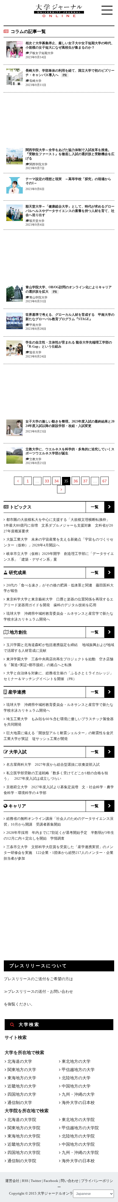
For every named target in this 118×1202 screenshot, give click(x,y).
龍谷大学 (35, 352)
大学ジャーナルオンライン (58, 1193)
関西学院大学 (38, 164)
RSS (25, 1181)
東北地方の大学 (76, 1061)
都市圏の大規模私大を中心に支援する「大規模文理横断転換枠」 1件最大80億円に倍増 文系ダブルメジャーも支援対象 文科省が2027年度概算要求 (58, 525)
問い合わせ (69, 1181)
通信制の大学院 (21, 1161)
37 (85, 481)
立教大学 (35, 459)
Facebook (51, 1181)
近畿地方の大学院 (23, 1144)
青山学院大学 (38, 297)
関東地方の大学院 (23, 1128)
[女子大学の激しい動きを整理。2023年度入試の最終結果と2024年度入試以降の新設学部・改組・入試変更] (14, 429)
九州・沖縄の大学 (78, 1094)
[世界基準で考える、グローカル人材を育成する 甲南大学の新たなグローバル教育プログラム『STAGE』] (14, 322)
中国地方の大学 (76, 1086)
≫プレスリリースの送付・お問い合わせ (38, 991)
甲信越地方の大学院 (80, 1128)
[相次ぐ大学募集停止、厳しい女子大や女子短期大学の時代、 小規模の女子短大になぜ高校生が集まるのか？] (14, 50)
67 (104, 481)
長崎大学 (35, 80)
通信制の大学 (19, 1102)
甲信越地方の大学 (78, 1069)
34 (56, 481)
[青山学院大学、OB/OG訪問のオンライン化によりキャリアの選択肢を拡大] (14, 294)
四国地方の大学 (21, 1094)
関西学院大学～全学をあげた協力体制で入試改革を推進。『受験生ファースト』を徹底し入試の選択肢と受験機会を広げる (70, 154)
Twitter (36, 1181)
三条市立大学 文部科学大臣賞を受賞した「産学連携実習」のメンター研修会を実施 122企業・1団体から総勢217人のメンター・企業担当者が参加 (58, 852)
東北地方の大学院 (78, 1119)
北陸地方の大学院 (78, 1136)
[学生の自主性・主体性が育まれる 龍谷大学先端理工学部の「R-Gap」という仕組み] (14, 349)
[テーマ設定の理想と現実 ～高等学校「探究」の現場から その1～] (14, 186)
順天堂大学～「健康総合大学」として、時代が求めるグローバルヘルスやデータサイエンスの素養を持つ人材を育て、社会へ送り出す (70, 211)
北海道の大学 (19, 1061)
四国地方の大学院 (23, 1152)
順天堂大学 (36, 220)
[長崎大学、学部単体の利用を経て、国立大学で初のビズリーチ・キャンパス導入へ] (14, 78)
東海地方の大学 (21, 1078)
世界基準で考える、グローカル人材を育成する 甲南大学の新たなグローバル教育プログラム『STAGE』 (70, 317)
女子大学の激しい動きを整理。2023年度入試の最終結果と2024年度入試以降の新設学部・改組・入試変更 (70, 424)
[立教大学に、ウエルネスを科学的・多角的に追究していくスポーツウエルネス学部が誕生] (14, 456)
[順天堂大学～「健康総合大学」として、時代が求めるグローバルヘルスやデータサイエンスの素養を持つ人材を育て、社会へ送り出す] (14, 214)
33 (47, 481)
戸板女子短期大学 (41, 53)
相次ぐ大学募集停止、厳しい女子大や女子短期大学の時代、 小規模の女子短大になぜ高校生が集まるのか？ (70, 45)
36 (76, 481)
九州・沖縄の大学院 (80, 1152)
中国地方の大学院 (78, 1144)
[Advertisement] (59, 120)
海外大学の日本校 (78, 1102)
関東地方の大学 (21, 1069)
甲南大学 (35, 324)
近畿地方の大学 (21, 1086)
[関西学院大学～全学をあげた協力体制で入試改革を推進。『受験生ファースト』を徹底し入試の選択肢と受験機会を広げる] (14, 157)
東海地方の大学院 (23, 1136)
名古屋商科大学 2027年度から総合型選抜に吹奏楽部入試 (53, 764)
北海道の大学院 (21, 1119)
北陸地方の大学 (76, 1078)
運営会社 (12, 1181)
